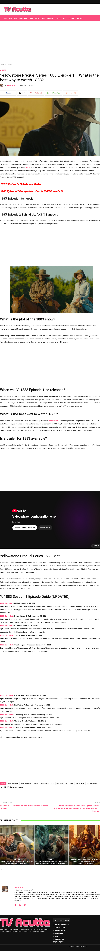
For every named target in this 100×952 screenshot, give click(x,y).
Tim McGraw (80, 783)
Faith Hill (60, 783)
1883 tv (35, 783)
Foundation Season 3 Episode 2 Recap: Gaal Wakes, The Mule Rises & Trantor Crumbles (51, 862)
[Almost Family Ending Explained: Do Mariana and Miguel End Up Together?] (17, 845)
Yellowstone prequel (15, 787)
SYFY (64, 18)
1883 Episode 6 (6, 695)
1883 (27, 167)
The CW (71, 18)
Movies (80, 18)
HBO (31, 18)
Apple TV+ (51, 859)
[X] (20, 904)
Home (2, 64)
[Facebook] (15, 904)
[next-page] (5, 869)
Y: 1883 (9, 64)
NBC (43, 18)
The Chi (86, 857)
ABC (5, 18)
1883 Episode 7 (6, 705)
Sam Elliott (69, 783)
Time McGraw (92, 783)
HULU (37, 18)
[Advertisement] (65, 9)
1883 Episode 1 (6, 603)
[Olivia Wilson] (2, 85)
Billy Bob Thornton (47, 783)
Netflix (50, 18)
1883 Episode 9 (6, 721)
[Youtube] (25, 904)
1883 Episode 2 (6, 616)
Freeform (23, 18)
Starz (58, 18)
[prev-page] (1, 869)
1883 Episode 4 (7, 635)
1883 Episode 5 (6, 645)
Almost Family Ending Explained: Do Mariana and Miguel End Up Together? (17, 862)
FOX (15, 18)
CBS (10, 18)
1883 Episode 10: (7, 727)
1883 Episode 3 (6, 626)
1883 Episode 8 (6, 715)
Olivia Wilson (12, 85)
